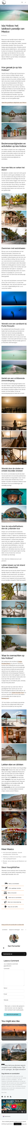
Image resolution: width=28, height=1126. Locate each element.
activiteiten (4, 929)
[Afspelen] (3, 1112)
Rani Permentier (14, 946)
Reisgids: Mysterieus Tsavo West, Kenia (13, 1037)
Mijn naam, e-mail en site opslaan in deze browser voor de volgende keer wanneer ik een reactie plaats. (14, 1008)
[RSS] (10, 1097)
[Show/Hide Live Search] (22, 2)
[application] (14, 1106)
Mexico (5, 35)
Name (6, 988)
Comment (7, 968)
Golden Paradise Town (18, 692)
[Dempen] (22, 1112)
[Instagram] (5, 1097)
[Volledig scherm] (24, 1112)
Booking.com (5, 698)
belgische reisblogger (14, 929)
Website (6, 1000)
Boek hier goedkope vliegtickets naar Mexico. (14, 102)
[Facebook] (2, 1097)
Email (5, 994)
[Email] (8, 1097)
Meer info (24, 1124)
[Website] (3, 948)
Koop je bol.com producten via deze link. (12, 924)
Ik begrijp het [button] (18, 1124)
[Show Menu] (25, 2)
